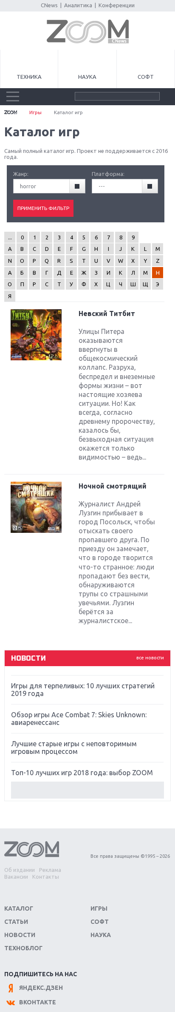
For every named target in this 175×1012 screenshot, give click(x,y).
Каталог (18, 908)
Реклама (50, 870)
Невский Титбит (107, 313)
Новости (19, 935)
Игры (35, 112)
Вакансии (16, 877)
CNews (49, 5)
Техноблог (23, 948)
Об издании (19, 870)
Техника (29, 77)
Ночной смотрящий (113, 486)
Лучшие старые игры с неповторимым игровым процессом (74, 747)
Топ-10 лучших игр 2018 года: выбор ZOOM (82, 772)
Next (87, 790)
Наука (87, 77)
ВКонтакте (37, 1002)
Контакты (45, 877)
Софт (146, 77)
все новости (150, 657)
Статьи (16, 921)
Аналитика (78, 5)
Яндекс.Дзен (41, 987)
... (10, 237)
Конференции (117, 5)
